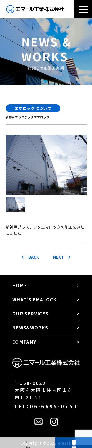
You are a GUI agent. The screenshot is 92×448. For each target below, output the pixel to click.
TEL (27, 442)
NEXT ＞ (62, 257)
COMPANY (24, 342)
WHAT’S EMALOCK (34, 299)
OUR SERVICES (30, 313)
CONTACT (73, 442)
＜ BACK (30, 257)
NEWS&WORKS (30, 327)
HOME (19, 285)
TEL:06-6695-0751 (46, 406)
